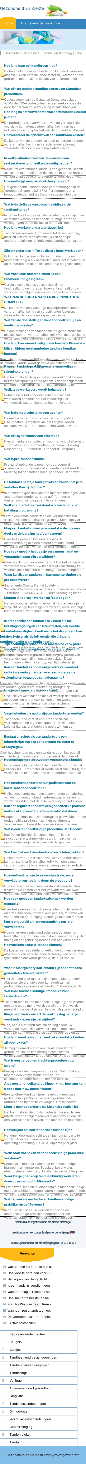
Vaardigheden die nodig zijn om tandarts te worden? (44, 713)
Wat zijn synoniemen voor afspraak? (31, 436)
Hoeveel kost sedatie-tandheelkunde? (33, 945)
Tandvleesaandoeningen (28, 1404)
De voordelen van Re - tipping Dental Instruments (44, 1317)
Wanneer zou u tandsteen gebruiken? (35, 1310)
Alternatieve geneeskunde (40, 23)
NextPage (34, 1232)
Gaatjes (15, 1350)
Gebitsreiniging (21, 1427)
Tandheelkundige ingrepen (29, 1365)
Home (8, 23)
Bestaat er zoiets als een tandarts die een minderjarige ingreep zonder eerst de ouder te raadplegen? (39, 742)
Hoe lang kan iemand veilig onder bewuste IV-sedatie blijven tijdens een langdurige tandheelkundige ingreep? (44, 348)
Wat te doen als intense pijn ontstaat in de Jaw (42, 1267)
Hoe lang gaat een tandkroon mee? (30, 66)
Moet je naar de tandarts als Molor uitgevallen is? (41, 1107)
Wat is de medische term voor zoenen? (33, 413)
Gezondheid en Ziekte (21, 53)
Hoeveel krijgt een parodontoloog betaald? (36, 181)
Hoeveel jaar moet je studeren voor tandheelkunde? (43, 760)
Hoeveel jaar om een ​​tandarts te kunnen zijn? (38, 1130)
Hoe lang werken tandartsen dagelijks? (33, 227)
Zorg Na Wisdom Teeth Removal (31, 1304)
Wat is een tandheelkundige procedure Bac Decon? (43, 829)
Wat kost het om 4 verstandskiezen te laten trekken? (44, 852)
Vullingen (17, 1381)
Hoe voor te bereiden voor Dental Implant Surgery (44, 1273)
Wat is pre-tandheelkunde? (25, 459)
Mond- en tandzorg (58, 53)
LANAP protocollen (22, 1323)
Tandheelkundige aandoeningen (33, 1357)
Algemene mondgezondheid (30, 1388)
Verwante (27, 1253)
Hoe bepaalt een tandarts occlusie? (31, 690)
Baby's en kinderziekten (27, 1334)
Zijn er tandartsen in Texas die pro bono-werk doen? (43, 251)
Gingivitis (17, 1396)
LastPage (48, 1232)
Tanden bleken (21, 1434)
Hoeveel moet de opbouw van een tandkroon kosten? (44, 135)
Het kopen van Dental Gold (27, 1279)
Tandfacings (19, 1373)
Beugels (16, 1342)
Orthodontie (19, 1411)
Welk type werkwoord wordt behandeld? (35, 389)
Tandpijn (16, 1442)
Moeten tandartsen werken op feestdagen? (37, 598)
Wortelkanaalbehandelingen (30, 1419)
